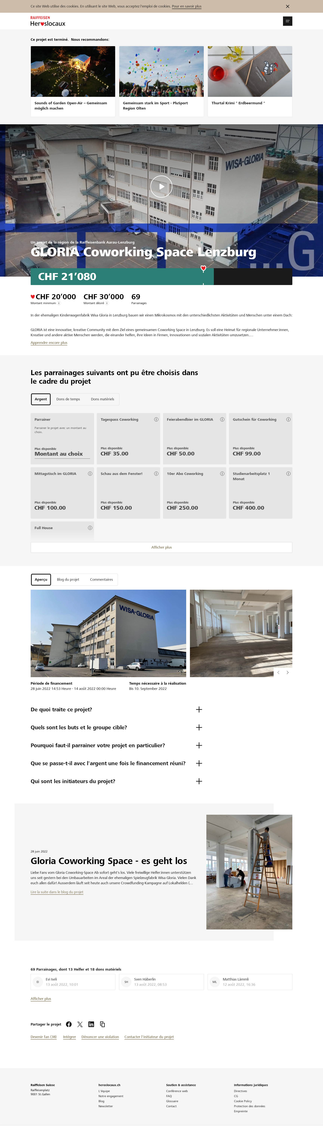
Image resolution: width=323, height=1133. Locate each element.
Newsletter (106, 1106)
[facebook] (69, 1024)
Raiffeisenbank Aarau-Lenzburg (107, 242)
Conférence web (177, 1091)
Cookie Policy (243, 1101)
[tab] (41, 399)
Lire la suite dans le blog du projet (57, 892)
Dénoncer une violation (100, 1037)
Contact (171, 1106)
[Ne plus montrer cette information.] (287, 6)
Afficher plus (161, 547)
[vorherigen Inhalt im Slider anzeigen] (287, 672)
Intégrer (69, 1037)
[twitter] (80, 1024)
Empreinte (240, 1111)
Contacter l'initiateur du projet (149, 1037)
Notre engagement (111, 1096)
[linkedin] (91, 1024)
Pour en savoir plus (187, 6)
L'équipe (104, 1091)
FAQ (169, 1096)
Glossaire (172, 1101)
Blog (101, 1101)
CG (236, 1096)
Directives (240, 1091)
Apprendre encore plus (49, 343)
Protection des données (249, 1106)
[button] (287, 21)
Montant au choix (59, 454)
